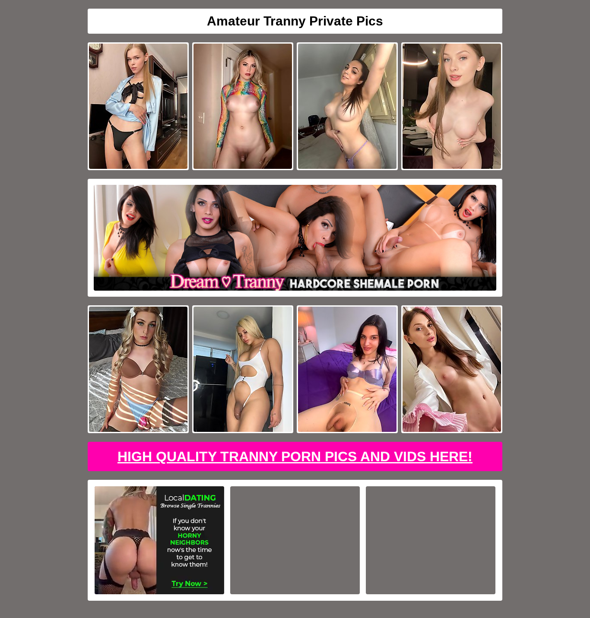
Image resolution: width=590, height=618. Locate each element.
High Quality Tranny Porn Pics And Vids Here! (295, 456)
